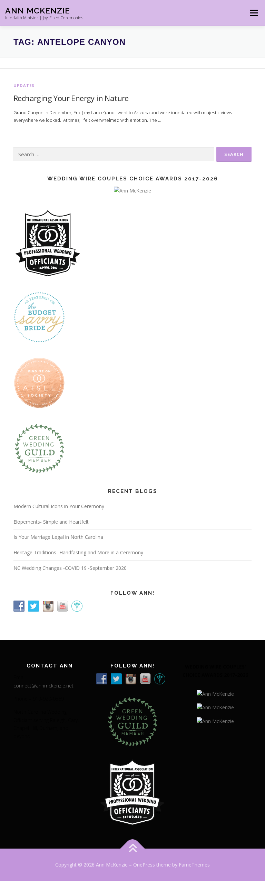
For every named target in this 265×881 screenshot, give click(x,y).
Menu (254, 13)
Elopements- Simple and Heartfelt (51, 521)
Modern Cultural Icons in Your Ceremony (58, 506)
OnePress (144, 864)
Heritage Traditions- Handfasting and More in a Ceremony (78, 552)
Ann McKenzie (37, 10)
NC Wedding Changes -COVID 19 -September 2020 (70, 568)
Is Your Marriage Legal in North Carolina (58, 537)
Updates (24, 85)
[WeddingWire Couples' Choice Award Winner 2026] (132, 190)
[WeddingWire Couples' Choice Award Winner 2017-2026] (215, 693)
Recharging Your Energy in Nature (71, 98)
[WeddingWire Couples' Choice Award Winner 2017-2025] (215, 707)
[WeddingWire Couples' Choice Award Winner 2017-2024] (215, 720)
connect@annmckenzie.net (43, 685)
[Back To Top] (132, 849)
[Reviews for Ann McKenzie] (39, 447)
